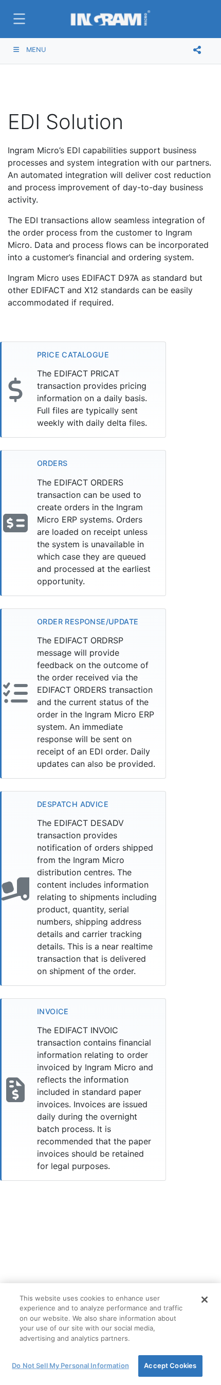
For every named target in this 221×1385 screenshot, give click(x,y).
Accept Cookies (170, 1365)
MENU (35, 49)
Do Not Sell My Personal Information (70, 1365)
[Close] (204, 1299)
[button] (18, 18)
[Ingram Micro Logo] (110, 19)
